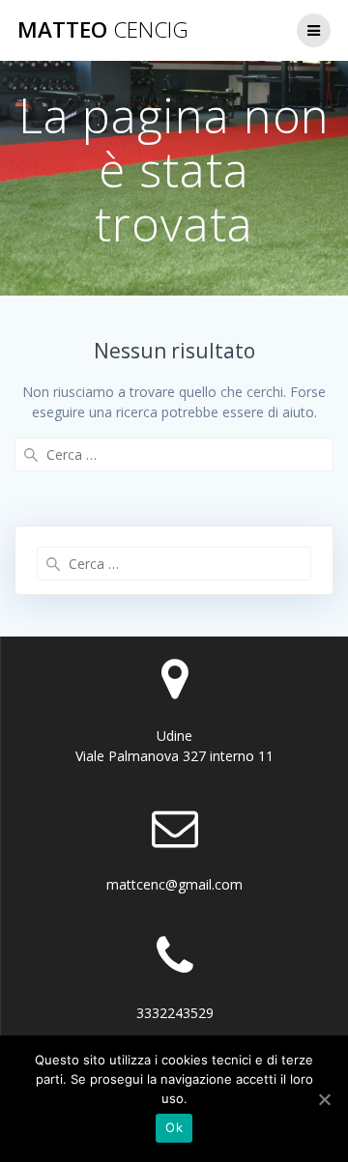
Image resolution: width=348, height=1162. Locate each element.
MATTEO (102, 30)
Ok (174, 1127)
